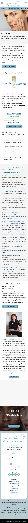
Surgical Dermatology (14, 485)
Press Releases (14, 488)
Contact (14, 486)
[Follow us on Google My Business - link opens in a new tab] (15, 474)
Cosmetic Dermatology (14, 483)
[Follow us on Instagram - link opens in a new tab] (12, 474)
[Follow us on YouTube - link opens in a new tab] (18, 474)
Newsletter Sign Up (14, 490)
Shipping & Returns (14, 492)
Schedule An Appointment (9, 66)
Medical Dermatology (14, 481)
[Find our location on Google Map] (14, 393)
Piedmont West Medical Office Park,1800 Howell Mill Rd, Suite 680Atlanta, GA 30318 (14, 449)
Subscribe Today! (14, 426)
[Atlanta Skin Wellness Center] (14, 3)
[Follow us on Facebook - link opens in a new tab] (9, 474)
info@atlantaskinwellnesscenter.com (14, 458)
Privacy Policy (14, 493)
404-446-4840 (14, 454)
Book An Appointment (14, 376)
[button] (2, 3)
